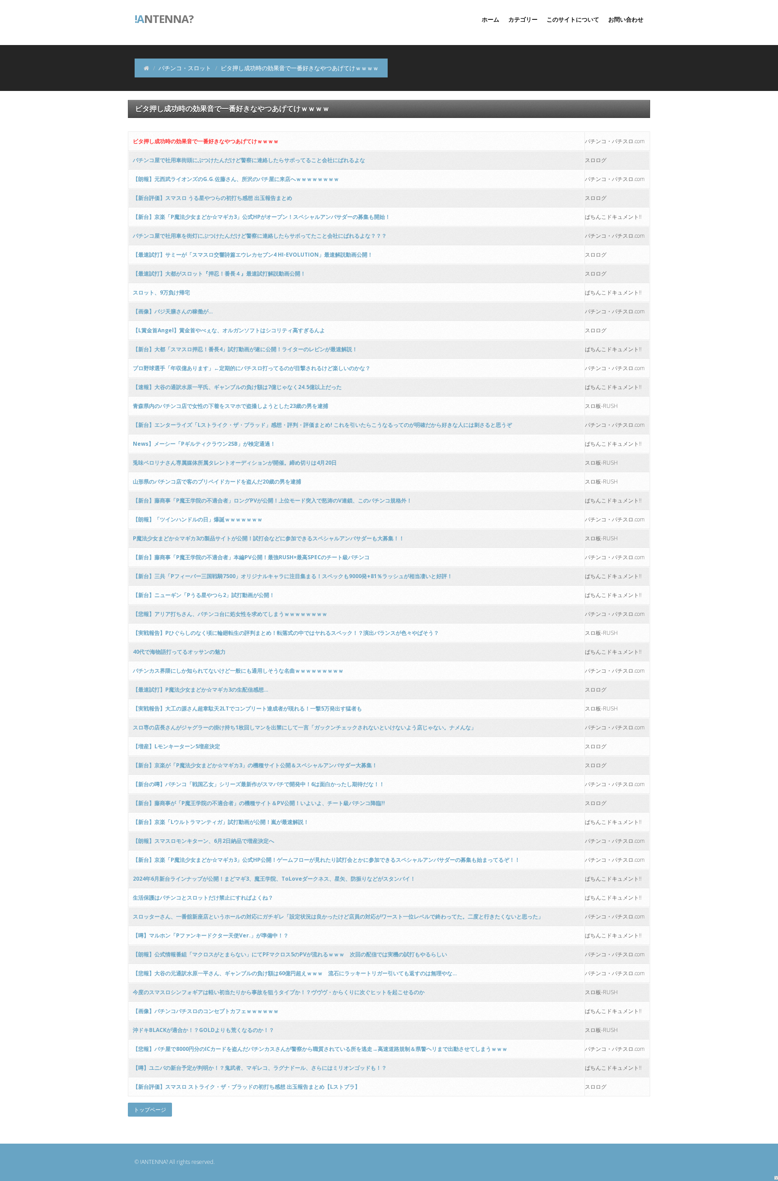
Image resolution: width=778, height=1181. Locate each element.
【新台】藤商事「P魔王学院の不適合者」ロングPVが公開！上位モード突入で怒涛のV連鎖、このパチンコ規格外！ (272, 500)
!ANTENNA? (154, 1162)
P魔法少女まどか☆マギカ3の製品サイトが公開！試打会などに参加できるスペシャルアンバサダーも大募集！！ (268, 538)
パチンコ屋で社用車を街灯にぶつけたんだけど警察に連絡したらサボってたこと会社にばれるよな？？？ (260, 236)
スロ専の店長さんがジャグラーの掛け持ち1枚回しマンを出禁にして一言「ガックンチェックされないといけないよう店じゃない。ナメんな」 (304, 727)
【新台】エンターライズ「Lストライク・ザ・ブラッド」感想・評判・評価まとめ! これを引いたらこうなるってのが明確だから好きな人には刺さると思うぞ (322, 425)
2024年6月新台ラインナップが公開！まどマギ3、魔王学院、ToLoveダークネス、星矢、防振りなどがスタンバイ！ (274, 878)
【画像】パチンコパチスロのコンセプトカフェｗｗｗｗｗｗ (206, 1011)
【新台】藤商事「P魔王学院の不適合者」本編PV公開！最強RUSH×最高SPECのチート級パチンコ (251, 557)
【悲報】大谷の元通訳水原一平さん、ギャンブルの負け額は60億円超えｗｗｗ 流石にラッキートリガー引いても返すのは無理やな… (295, 973)
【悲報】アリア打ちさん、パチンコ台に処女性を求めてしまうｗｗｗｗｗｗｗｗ (230, 614)
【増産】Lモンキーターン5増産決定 (176, 746)
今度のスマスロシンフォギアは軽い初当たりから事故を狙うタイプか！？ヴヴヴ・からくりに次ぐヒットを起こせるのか (279, 992)
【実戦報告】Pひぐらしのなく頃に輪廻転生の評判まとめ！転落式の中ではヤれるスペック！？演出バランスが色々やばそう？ (286, 633)
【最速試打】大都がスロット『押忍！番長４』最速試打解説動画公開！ (219, 273)
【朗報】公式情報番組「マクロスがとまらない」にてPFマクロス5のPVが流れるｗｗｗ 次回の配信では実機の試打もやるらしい (290, 954)
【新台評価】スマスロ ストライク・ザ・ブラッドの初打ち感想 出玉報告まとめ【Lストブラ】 (246, 1087)
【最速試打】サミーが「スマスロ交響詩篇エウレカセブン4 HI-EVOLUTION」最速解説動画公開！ (253, 254)
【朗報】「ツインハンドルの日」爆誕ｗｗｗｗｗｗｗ (197, 519)
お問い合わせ (625, 19)
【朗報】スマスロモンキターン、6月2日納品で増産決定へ (203, 841)
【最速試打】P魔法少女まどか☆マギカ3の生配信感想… (200, 689)
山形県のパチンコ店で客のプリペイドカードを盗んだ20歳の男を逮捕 (217, 481)
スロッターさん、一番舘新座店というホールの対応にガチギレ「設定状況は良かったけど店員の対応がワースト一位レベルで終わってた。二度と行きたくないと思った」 (338, 916)
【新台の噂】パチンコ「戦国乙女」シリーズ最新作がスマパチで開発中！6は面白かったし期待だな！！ (258, 784)
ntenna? (164, 18)
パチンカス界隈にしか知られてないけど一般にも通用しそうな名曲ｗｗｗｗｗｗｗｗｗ (238, 670)
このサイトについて (573, 19)
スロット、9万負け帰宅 (161, 292)
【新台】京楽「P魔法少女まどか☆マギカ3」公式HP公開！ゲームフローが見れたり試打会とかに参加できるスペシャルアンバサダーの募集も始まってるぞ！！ (326, 860)
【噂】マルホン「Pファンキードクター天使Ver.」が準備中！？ (211, 935)
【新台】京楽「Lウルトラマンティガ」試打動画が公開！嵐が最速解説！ (221, 822)
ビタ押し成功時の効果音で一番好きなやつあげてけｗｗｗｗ (206, 141)
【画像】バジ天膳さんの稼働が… (173, 311)
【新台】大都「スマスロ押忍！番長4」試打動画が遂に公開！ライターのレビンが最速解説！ (245, 349)
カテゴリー (523, 19)
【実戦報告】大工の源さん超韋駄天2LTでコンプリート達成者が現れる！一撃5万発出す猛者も (247, 708)
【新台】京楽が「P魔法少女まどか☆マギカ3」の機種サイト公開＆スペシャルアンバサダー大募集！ (255, 765)
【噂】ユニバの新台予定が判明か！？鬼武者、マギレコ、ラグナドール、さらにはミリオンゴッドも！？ (260, 1068)
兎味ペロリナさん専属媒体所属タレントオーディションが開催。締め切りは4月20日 (235, 462)
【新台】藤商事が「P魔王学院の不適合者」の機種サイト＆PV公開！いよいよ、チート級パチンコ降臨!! (259, 803)
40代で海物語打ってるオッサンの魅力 (179, 652)
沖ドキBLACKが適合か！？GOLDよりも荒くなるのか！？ (203, 1030)
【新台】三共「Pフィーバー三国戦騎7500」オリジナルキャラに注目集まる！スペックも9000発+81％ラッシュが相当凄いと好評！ (292, 576)
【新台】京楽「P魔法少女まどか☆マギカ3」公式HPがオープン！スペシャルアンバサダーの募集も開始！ (261, 217)
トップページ (150, 1109)
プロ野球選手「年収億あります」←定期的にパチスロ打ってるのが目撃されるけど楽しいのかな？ (252, 368)
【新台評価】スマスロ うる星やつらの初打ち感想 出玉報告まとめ (212, 198)
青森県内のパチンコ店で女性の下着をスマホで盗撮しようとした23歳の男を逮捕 (230, 406)
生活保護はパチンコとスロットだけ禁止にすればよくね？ (203, 897)
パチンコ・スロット (184, 68)
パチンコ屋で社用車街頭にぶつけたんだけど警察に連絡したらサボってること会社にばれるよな (249, 160)
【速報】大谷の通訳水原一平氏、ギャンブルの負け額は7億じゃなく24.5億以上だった (237, 387)
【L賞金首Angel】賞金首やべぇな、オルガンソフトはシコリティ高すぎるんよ (229, 330)
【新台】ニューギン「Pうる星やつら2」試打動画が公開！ (204, 595)
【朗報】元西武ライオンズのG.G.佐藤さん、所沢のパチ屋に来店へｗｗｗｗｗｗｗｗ (236, 179)
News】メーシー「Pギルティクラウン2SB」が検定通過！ (204, 444)
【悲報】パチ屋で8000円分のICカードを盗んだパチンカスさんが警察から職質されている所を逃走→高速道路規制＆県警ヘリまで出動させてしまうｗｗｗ (320, 1049)
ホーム (490, 19)
